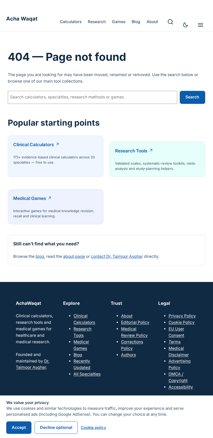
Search (192, 97)
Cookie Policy (182, 322)
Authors (128, 354)
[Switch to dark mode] (185, 25)
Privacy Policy (182, 315)
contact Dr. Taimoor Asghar (117, 256)
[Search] (170, 22)
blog (40, 256)
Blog (78, 354)
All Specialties (87, 374)
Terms (175, 341)
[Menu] (200, 25)
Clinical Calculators (33, 144)
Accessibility (181, 387)
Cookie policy (93, 427)
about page (74, 256)
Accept (19, 427)
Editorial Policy (135, 322)
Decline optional (56, 427)
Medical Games (29, 198)
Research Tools (131, 150)
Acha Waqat (21, 19)
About (126, 315)
